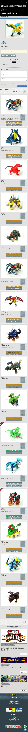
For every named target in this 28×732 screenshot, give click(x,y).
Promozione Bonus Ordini (14, 719)
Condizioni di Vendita (14, 720)
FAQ (14, 716)
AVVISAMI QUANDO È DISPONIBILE (8, 55)
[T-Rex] (14, 465)
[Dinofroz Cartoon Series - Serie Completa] (14, 104)
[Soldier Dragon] (14, 366)
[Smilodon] (14, 202)
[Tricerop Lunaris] (14, 334)
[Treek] (14, 596)
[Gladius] (14, 169)
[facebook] (7, 726)
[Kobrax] (14, 432)
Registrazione (14, 717)
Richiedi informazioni (21, 85)
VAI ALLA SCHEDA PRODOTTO (14, 124)
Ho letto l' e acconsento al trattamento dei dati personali (13, 84)
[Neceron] (14, 268)
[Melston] (14, 235)
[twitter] (14, 726)
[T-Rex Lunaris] (14, 563)
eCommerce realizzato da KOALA (22, 730)
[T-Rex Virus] (14, 399)
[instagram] (21, 726)
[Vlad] (14, 137)
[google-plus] (17, 726)
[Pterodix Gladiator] (14, 301)
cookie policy (4, 9)
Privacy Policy (14, 718)
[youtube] (10, 726)
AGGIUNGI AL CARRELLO (14, 450)
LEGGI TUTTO (23, 654)
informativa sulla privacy (9, 83)
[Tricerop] (14, 498)
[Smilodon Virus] (14, 530)
